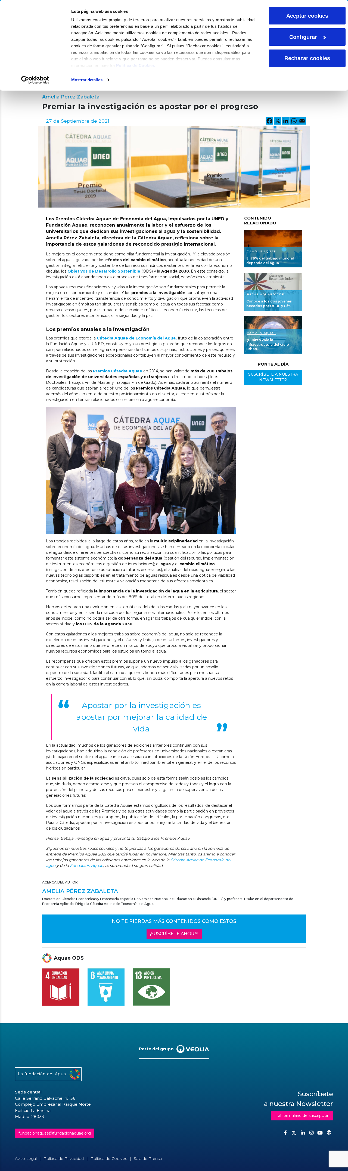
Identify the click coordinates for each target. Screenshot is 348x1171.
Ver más (273, 248)
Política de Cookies (135, 65)
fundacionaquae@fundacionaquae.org (54, 1133)
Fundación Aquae (86, 865)
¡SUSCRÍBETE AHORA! (174, 933)
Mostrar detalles (86, 80)
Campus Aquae (261, 251)
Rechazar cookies (307, 58)
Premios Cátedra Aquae (117, 371)
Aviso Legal (26, 1158)
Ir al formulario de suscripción (302, 1115)
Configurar (303, 37)
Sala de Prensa (148, 1158)
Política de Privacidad (64, 1158)
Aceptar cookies (307, 16)
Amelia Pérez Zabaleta (71, 97)
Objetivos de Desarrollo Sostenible (103, 271)
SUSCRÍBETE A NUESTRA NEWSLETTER (273, 377)
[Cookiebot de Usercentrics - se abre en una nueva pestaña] (35, 80)
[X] (278, 121)
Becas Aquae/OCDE (265, 294)
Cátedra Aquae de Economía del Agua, (136, 338)
